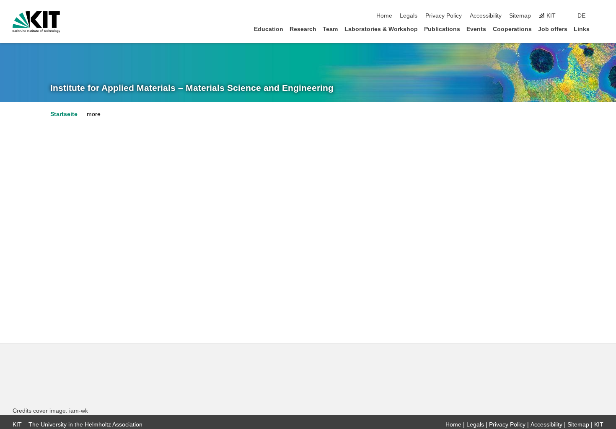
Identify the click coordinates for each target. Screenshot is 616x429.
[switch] (600, 16)
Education (268, 29)
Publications (442, 29)
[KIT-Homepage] (36, 22)
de (581, 16)
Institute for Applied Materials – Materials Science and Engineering (192, 88)
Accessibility (486, 16)
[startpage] (600, 28)
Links (582, 29)
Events (476, 29)
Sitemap (520, 16)
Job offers (552, 29)
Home (384, 16)
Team (330, 29)
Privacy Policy (443, 16)
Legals (408, 16)
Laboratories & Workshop (381, 29)
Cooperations (512, 29)
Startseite (64, 114)
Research (303, 29)
